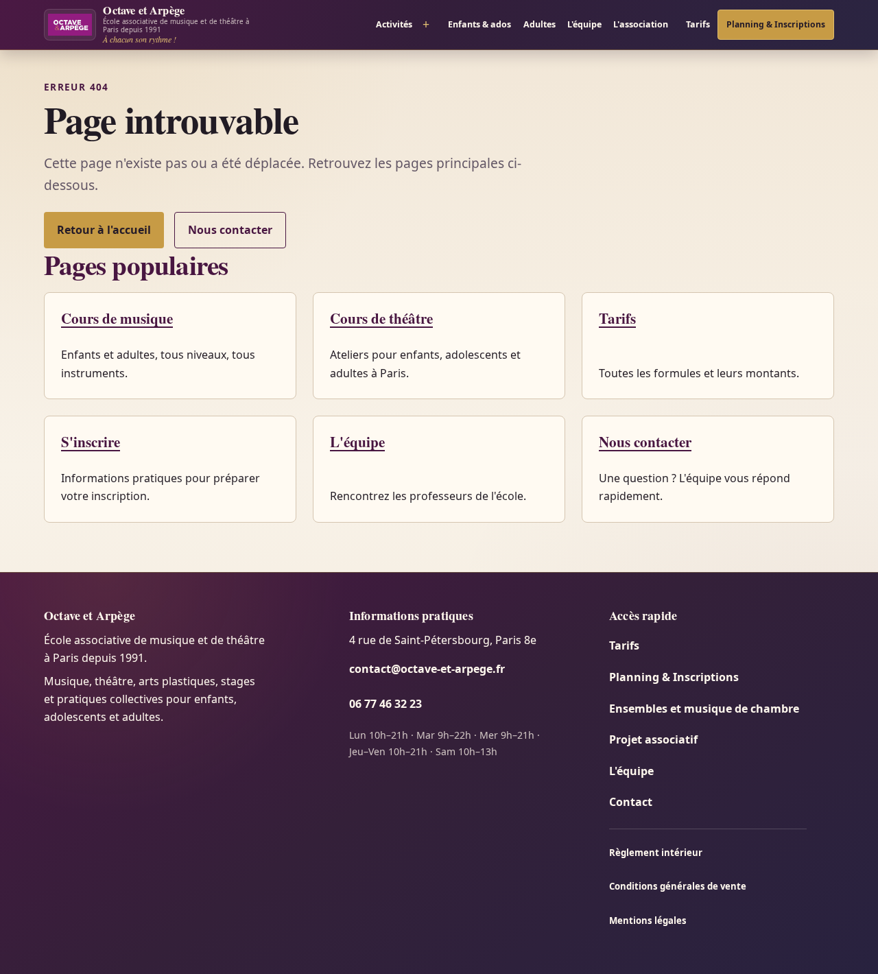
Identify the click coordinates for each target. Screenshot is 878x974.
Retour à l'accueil (104, 229)
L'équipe (584, 24)
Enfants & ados (479, 24)
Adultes (539, 24)
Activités (394, 24)
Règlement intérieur (655, 852)
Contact (630, 801)
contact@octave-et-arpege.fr (427, 668)
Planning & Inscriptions (775, 24)
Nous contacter (230, 229)
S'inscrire (90, 441)
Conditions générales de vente (677, 886)
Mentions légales (648, 920)
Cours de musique (117, 318)
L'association (640, 24)
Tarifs (698, 24)
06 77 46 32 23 (385, 703)
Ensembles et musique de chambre (704, 708)
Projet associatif (653, 739)
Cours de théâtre (381, 318)
